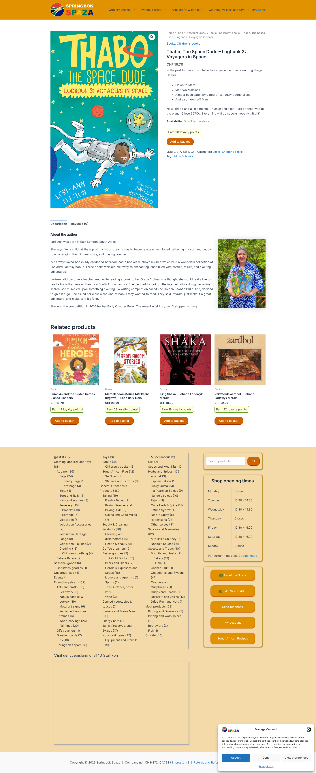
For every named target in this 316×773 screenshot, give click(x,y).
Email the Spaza (235, 575)
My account (233, 622)
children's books (183, 156)
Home (170, 32)
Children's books (229, 32)
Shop (179, 32)
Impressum (179, 762)
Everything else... (195, 32)
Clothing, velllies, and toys (227, 10)
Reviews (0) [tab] (80, 224)
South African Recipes (232, 638)
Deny (266, 757)
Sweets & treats (151, 10)
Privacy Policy (266, 766)
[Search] (253, 461)
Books (213, 32)
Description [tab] (58, 224)
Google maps (247, 555)
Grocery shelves (120, 10)
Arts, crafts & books (186, 10)
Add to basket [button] (64, 420)
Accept (236, 757)
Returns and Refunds (208, 762)
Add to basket (180, 141)
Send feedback (232, 607)
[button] (309, 729)
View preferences (296, 757)
